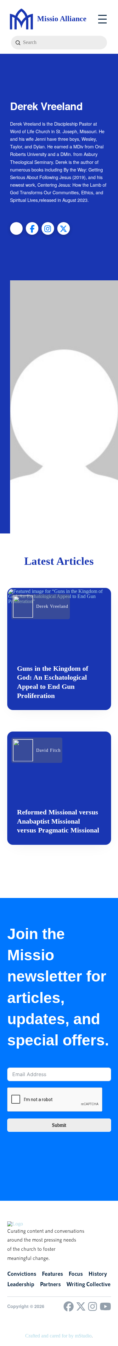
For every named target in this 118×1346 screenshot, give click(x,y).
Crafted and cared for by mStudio (58, 1335)
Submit (59, 1125)
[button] (102, 19)
